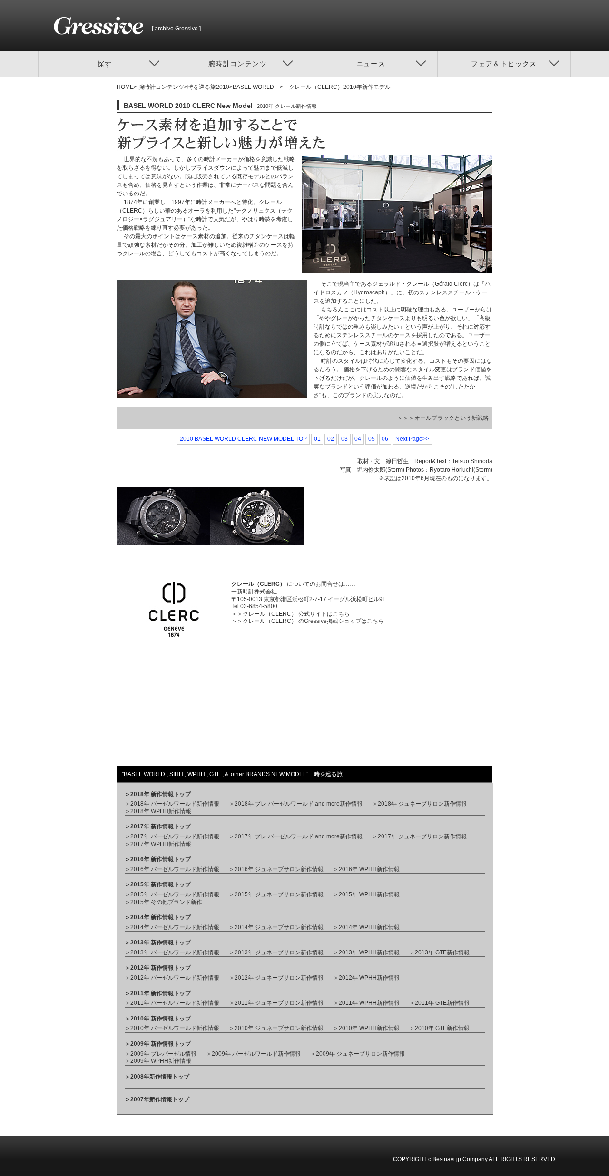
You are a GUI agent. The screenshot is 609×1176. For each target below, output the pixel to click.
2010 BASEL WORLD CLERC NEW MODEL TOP (243, 439)
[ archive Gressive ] (176, 28)
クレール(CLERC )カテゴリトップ (365, 737)
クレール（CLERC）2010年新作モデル (340, 87)
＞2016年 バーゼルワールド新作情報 (172, 869)
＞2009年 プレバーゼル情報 (160, 1053)
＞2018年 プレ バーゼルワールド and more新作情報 (296, 803)
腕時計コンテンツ (160, 87)
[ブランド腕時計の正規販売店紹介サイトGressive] (103, 46)
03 (344, 439)
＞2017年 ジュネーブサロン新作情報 (419, 836)
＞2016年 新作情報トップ (158, 859)
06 (385, 439)
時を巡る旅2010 (208, 87)
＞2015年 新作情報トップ (158, 884)
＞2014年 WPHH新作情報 (366, 927)
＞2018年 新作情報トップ (158, 794)
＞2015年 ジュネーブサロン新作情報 (276, 894)
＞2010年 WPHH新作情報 (366, 1028)
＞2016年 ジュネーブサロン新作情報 (276, 869)
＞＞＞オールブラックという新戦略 (443, 418)
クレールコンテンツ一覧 (352, 713)
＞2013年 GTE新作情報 (439, 952)
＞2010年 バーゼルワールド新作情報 (172, 1028)
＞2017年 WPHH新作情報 (158, 844)
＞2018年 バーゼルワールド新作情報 (172, 803)
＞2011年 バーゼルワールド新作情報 (172, 1003)
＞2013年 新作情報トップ (158, 942)
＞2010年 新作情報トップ (158, 1018)
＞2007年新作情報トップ (157, 1099)
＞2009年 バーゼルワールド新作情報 (253, 1053)
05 (371, 439)
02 (330, 439)
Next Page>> (412, 439)
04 (357, 439)
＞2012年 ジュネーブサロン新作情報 (276, 977)
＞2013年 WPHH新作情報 (366, 952)
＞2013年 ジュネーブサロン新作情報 (276, 952)
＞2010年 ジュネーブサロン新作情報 (276, 1028)
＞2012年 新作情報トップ (158, 967)
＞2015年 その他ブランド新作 (163, 902)
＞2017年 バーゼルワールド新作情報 (172, 836)
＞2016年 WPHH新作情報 (366, 869)
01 (317, 439)
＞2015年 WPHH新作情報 (366, 894)
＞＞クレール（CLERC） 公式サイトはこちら (290, 614)
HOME (125, 87)
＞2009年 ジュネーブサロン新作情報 (357, 1053)
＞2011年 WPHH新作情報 (366, 1003)
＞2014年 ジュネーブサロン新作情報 (276, 927)
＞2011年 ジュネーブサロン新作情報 (276, 1003)
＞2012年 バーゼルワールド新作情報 (172, 977)
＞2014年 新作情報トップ (158, 917)
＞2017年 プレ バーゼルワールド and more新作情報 (296, 836)
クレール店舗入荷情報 (159, 713)
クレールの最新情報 (156, 737)
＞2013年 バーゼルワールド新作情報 (172, 952)
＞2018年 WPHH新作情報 (158, 811)
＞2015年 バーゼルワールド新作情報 (172, 894)
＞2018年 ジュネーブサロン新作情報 (419, 803)
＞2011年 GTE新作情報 (439, 1003)
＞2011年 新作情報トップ (158, 993)
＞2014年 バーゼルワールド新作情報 (172, 927)
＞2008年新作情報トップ (157, 1076)
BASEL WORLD (253, 87)
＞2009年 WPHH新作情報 (158, 1061)
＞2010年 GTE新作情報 (439, 1028)
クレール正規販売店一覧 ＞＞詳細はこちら (162, 692)
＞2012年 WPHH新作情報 (366, 977)
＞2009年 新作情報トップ (158, 1043)
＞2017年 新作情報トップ (158, 826)
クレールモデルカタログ (352, 689)
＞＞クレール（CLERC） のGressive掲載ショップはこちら (307, 621)
